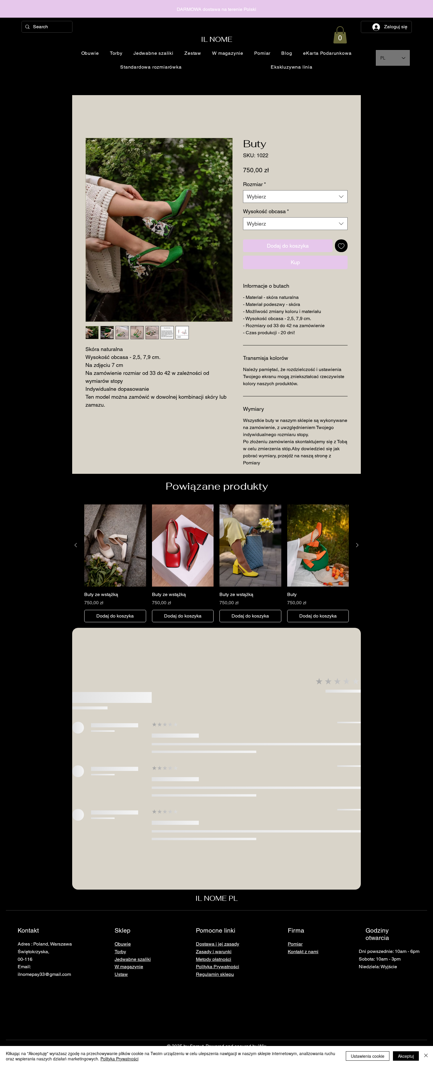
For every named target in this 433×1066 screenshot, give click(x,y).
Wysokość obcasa (266, 211)
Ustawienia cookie (367, 1056)
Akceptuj (406, 1056)
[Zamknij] (425, 1056)
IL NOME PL (216, 898)
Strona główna (100, 117)
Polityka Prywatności (119, 1059)
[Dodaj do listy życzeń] (341, 246)
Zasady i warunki (214, 952)
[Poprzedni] (75, 545)
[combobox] (295, 197)
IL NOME (216, 39)
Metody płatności (213, 959)
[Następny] (357, 545)
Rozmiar (254, 184)
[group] (216, 563)
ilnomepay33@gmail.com (44, 974)
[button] (340, 35)
